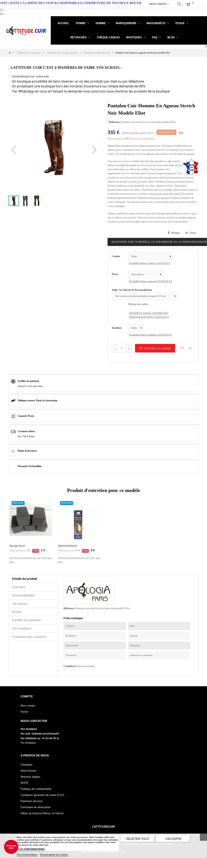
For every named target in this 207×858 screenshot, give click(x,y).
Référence (114, 122)
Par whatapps (28, 742)
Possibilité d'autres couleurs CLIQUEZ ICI (149, 263)
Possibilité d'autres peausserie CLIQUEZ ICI (150, 281)
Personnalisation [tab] (23, 595)
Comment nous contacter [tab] (29, 636)
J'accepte (173, 839)
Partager (175, 232)
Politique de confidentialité (36, 788)
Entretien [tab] (18, 587)
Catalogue (26, 764)
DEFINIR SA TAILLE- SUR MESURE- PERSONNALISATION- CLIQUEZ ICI (149, 315)
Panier (24, 711)
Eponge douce (17, 545)
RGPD (24, 782)
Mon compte (28, 705)
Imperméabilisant (67, 545)
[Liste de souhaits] (182, 348)
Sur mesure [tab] (20, 603)
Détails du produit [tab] (24, 578)
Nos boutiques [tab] (22, 628)
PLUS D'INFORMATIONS (31, 849)
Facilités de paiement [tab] (26, 620)
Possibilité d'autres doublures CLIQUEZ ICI (150, 334)
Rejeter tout (137, 839)
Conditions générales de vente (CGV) (42, 795)
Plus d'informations (27, 854)
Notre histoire (28, 770)
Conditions (69, 666)
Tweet (193, 232)
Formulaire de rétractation (36, 807)
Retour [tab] (17, 611)
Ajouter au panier (156, 348)
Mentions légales (30, 776)
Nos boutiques (29, 729)
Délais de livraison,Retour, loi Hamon (42, 813)
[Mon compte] (103, 10)
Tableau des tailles (138, 304)
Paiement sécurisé (31, 801)
